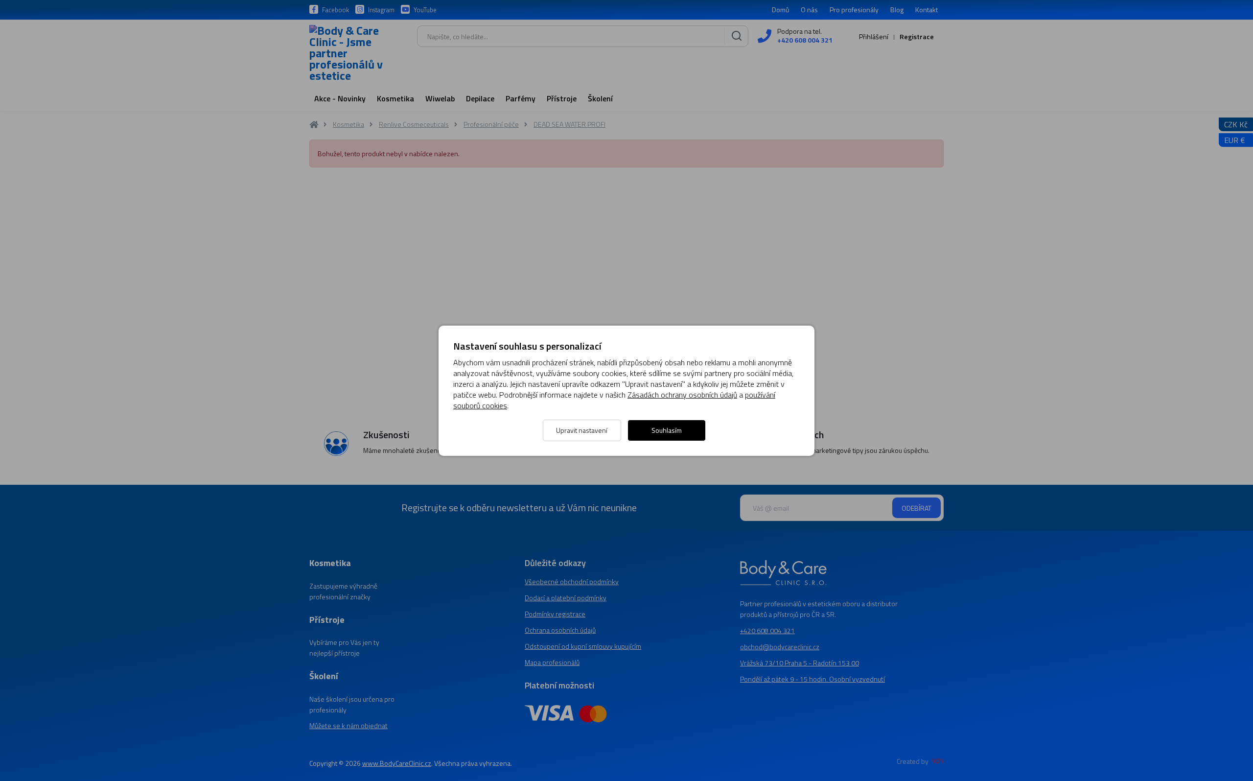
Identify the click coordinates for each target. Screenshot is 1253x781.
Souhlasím (666, 430)
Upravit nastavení (581, 430)
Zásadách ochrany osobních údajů (682, 395)
